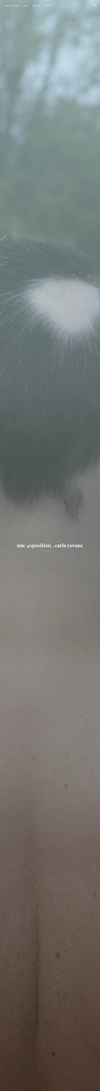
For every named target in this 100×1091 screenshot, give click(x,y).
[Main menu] (95, 6)
